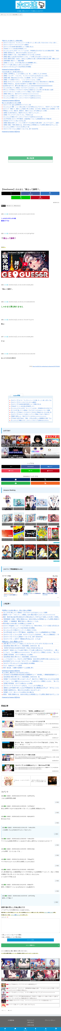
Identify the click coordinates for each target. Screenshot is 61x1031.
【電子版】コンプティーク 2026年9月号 (32, 593)
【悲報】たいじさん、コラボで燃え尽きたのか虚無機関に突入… (20, 62)
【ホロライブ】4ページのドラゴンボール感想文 (16, 44)
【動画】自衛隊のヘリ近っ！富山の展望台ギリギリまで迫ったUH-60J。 (22, 54)
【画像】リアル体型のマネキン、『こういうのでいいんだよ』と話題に (22, 79)
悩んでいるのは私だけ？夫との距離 (11, 102)
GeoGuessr (18, 205)
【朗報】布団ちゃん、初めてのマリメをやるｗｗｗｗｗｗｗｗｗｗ (21, 93)
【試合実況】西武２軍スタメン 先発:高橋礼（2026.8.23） (20, 656)
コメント (4, 917)
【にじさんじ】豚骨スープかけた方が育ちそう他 (16, 126)
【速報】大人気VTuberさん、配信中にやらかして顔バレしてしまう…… (22, 112)
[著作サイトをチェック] (15, 479)
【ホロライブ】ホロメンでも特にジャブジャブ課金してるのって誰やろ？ (22, 91)
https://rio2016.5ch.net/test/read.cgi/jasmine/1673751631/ (46, 366)
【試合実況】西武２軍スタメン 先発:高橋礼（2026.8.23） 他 (21, 645)
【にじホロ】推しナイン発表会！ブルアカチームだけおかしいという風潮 (22, 87)
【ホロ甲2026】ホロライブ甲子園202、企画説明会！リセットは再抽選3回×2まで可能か (29, 632)
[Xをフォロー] (45, 479)
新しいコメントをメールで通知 (12, 935)
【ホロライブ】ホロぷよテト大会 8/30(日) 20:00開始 (17, 66)
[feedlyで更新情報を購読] (15, 483)
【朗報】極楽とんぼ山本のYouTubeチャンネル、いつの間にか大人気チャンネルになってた (27, 56)
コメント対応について (48, 912)
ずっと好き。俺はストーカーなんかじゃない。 (16, 672)
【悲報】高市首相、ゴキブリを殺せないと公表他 (17, 654)
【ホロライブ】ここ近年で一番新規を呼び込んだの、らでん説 (21, 639)
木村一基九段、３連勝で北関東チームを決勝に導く (18, 667)
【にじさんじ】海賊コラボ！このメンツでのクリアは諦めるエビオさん (22, 95)
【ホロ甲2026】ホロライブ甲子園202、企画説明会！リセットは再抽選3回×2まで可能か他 (27, 118)
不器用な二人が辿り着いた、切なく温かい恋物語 (16, 610)
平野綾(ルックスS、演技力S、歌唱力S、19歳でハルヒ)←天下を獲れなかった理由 (25, 110)
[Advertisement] (30, 26)
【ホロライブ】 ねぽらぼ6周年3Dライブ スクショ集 (17, 104)
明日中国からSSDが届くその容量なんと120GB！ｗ (18, 623)
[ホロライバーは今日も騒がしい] (13, 585)
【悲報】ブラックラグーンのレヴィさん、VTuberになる (18, 114)
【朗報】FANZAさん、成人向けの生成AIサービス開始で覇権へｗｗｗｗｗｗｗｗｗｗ (26, 83)
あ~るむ (5, 596)
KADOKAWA (25, 594)
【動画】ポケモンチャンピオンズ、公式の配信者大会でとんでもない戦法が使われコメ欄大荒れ (28, 81)
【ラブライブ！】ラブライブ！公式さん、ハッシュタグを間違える (23, 685)
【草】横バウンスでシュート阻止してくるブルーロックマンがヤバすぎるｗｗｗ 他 (28, 643)
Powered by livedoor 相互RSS (11, 69)
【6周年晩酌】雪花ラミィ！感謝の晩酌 (13, 60)
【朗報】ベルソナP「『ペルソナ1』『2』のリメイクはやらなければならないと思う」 (26, 75)
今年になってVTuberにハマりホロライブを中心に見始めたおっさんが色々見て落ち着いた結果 (28, 89)
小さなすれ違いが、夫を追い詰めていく (12, 71)
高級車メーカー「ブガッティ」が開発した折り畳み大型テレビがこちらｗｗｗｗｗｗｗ (29, 614)
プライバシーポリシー (50, 1020)
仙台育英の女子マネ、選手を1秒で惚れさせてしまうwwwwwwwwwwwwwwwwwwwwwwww (27, 85)
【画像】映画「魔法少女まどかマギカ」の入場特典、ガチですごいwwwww (23, 77)
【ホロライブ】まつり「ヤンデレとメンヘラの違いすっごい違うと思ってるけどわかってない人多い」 (30, 42)
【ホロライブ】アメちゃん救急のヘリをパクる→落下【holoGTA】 (21, 128)
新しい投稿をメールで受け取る (12, 937)
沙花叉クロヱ (10, 205)
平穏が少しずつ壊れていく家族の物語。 (12, 40)
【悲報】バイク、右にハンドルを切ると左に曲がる (18, 692)
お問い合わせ (30, 1022)
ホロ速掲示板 (11, 1020)
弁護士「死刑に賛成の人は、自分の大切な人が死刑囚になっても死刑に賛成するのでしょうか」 (32, 694)
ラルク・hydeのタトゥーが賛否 (12, 665)
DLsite (55, 576)
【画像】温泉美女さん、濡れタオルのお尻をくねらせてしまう (19, 52)
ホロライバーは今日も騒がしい (10, 594)
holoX (4, 205)
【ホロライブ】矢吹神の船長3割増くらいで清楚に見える (18, 46)
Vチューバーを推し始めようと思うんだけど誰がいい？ (17, 64)
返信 (58, 802)
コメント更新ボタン (30, 945)
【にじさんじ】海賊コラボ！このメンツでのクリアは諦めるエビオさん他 (22, 116)
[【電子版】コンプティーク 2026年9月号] (32, 585)
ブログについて (30, 1020)
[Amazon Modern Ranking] (56, 542)
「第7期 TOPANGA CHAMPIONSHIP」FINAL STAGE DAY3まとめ (23, 648)
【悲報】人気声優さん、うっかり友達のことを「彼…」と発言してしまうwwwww (25, 73)
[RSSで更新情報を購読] (45, 483)
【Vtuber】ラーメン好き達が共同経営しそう (15, 48)
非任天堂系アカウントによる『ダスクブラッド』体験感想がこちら (23, 661)
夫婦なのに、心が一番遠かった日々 (12, 641)
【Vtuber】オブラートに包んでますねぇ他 (14, 120)
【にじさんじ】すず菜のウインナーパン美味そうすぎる (19, 630)
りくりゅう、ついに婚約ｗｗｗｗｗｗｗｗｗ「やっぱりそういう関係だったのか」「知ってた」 (32, 652)
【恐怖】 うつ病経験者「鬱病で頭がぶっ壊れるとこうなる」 (21, 621)
